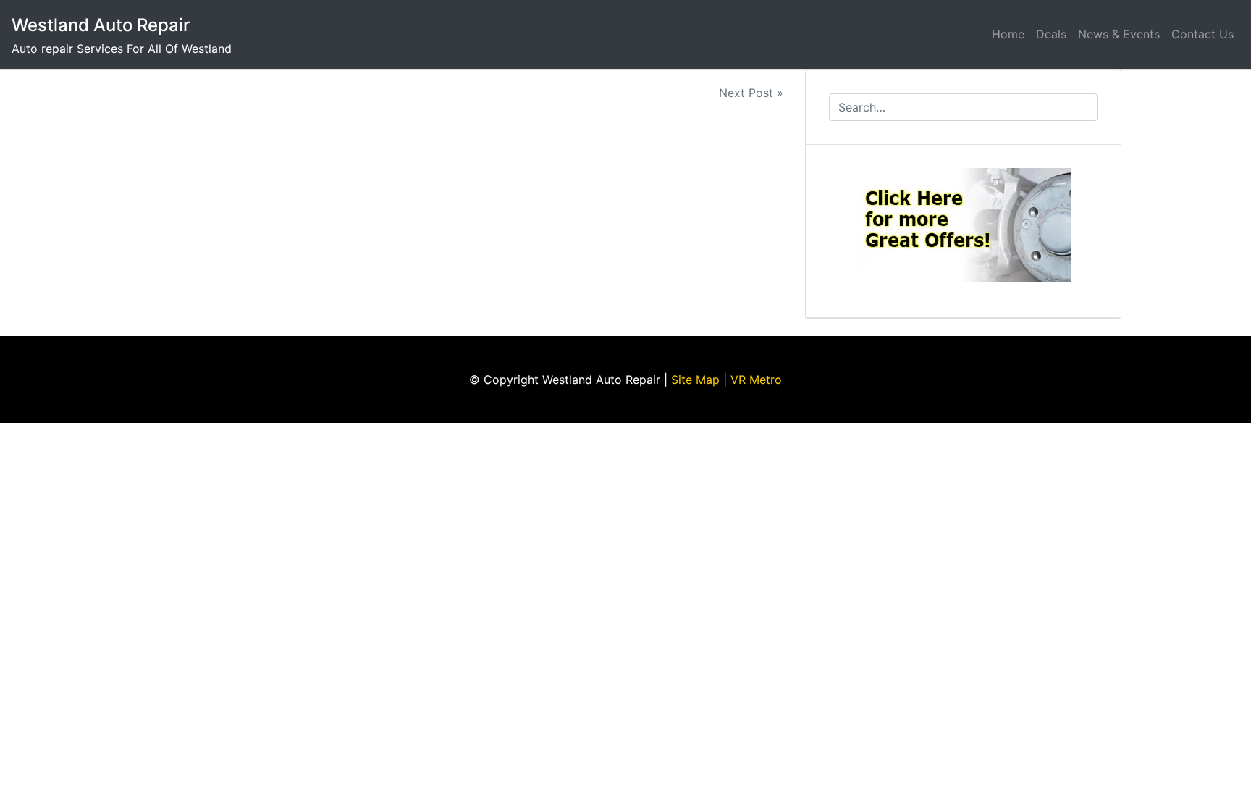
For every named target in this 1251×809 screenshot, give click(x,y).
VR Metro (756, 379)
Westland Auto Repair (101, 24)
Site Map (695, 379)
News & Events (1119, 34)
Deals (1051, 34)
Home (1008, 34)
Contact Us (1202, 34)
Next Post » (751, 92)
